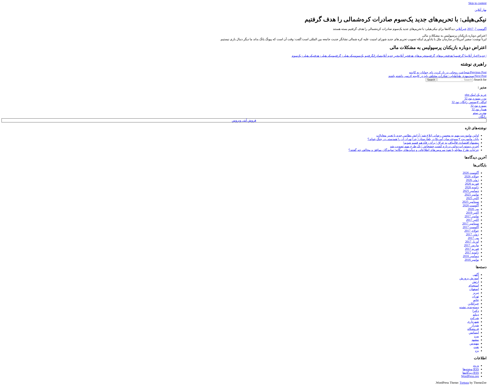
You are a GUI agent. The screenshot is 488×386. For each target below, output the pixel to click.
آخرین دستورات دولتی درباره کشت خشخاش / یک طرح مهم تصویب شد (434, 146)
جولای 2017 (471, 230)
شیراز (475, 325)
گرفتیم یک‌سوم (364, 55)
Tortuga (464, 382)
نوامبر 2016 (472, 259)
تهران (475, 296)
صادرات (377, 55)
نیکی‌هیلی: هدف (324, 55)
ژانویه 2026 (472, 187)
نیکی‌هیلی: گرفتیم (344, 55)
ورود (476, 365)
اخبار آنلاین (472, 55)
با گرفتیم (460, 55)
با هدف (451, 55)
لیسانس (474, 332)
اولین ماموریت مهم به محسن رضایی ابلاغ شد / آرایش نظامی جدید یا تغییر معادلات (427, 135)
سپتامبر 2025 (470, 201)
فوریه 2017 (472, 248)
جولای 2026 (471, 176)
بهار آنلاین (480, 9)
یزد (477, 350)
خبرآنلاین (460, 28)
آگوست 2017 (471, 227)
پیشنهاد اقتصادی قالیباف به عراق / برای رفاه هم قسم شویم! (441, 142)
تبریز (476, 292)
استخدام (474, 285)
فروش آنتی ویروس (244, 120)
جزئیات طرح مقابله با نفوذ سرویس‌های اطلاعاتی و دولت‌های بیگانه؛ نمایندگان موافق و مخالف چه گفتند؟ (413, 150)
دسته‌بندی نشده (469, 307)
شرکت (474, 318)
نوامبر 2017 (472, 216)
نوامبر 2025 (472, 194)
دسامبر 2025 (471, 191)
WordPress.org (470, 376)
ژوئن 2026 (472, 180)
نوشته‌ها (471, 369)
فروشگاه (473, 329)
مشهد (475, 339)
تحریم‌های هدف (418, 55)
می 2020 (473, 209)
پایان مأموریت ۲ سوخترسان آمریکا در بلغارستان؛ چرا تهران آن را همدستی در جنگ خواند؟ (423, 139)
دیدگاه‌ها (470, 372)
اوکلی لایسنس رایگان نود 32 (469, 102)
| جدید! (482, 55)
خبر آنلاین (403, 55)
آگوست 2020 (471, 205)
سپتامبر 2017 (470, 223)
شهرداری (473, 321)
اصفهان (474, 289)
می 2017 (473, 238)
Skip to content (477, 3)
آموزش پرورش (469, 278)
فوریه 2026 (472, 183)
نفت (476, 347)
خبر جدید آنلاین (389, 55)
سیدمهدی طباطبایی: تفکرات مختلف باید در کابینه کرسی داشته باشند (437, 76)
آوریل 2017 (472, 241)
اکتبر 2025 (472, 198)
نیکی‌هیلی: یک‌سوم (303, 55)
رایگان (482, 116)
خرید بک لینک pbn (475, 94)
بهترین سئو (479, 113)
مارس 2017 (471, 245)
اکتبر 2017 (472, 219)
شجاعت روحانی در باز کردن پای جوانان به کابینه (447, 72)
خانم (476, 300)
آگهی (476, 274)
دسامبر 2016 (471, 256)
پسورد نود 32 (478, 105)
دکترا (476, 310)
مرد (476, 336)
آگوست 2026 (471, 172)
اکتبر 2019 (472, 212)
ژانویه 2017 (472, 252)
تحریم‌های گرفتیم (437, 55)
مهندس (474, 343)
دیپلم (476, 314)
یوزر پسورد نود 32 (475, 98)
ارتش (475, 281)
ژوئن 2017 (472, 234)
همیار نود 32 (479, 109)
